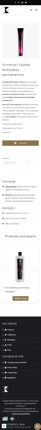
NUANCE (5, 158)
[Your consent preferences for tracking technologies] (4, 426)
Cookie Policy (11, 372)
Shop (8, 350)
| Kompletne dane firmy (19, 411)
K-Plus (9, 345)
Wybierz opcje (20, 298)
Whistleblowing (33, 411)
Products (10, 330)
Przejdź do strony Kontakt (16, 362)
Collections (11, 335)
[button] (20, 143)
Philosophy (10, 340)
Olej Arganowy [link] (10, 187)
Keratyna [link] (8, 195)
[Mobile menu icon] (36, 10)
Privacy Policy (11, 367)
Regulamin (11, 378)
